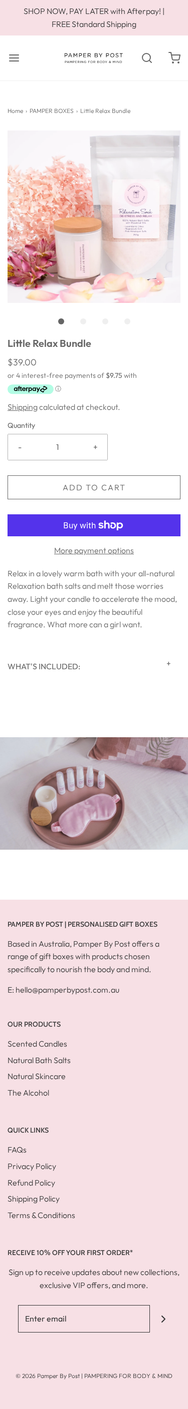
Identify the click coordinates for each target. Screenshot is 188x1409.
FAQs (17, 1150)
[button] (94, 216)
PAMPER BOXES (52, 110)
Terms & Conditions (41, 1215)
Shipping (23, 407)
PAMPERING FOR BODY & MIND (128, 1376)
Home (15, 110)
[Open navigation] (14, 57)
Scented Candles (37, 1044)
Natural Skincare (37, 1076)
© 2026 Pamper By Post (48, 1376)
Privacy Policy (32, 1166)
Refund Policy (31, 1183)
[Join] (163, 1319)
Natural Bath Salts (39, 1060)
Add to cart (94, 487)
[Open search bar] (146, 57)
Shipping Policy (34, 1199)
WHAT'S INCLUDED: (44, 666)
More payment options (94, 550)
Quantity (21, 425)
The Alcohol (28, 1093)
